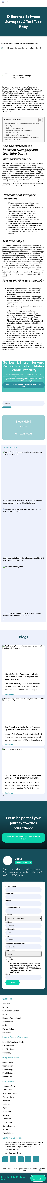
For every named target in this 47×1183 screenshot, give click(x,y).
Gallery (5, 1025)
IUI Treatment (8, 1045)
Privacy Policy (8, 1029)
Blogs (4, 1014)
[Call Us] (7, 860)
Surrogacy (6, 1053)
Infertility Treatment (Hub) (13, 1042)
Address (9, 922)
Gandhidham (8, 1133)
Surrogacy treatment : (15, 128)
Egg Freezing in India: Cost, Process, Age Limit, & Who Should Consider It (23, 559)
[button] (43, 3)
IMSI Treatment (8, 1049)
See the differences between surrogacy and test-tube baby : (22, 124)
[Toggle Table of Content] (39, 120)
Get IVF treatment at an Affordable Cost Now (23, 385)
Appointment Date (13, 907)
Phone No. (9, 893)
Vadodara (7, 1118)
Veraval (6, 1115)
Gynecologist (7, 1062)
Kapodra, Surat (9, 1086)
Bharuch (6, 1100)
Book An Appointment (11, 1018)
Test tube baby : (13, 133)
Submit (12, 982)
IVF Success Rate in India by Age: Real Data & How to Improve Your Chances (22, 614)
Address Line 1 (11, 929)
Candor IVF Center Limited (33, 1169)
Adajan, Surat (8, 1097)
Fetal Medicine (8, 1073)
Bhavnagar (7, 1122)
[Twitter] (13, 1159)
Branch (8, 915)
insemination (36, 329)
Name (7, 974)
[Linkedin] (28, 1159)
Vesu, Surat (7, 1089)
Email (8, 900)
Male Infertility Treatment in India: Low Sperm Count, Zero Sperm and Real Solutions (23, 501)
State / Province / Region (15, 943)
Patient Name (11, 886)
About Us (6, 1003)
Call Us (18, 858)
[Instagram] (36, 1159)
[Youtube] (21, 1159)
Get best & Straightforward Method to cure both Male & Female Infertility (22, 138)
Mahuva (6, 1104)
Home (3, 43)
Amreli (5, 1108)
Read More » (9, 694)
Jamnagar (7, 1111)
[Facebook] (5, 1159)
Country (8, 958)
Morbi (5, 1129)
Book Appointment (36, 1178)
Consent (9, 960)
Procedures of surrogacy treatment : (20, 130)
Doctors (5, 1007)
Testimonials (7, 1021)
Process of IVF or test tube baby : (19, 135)
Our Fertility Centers (11, 1011)
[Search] (6, 407)
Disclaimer (6, 1032)
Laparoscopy (7, 1069)
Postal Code (10, 950)
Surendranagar (9, 1126)
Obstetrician (7, 1066)
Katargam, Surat (10, 1093)
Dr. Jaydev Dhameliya (22, 75)
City (7, 936)
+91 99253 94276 (23, 433)
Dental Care (7, 1076)
